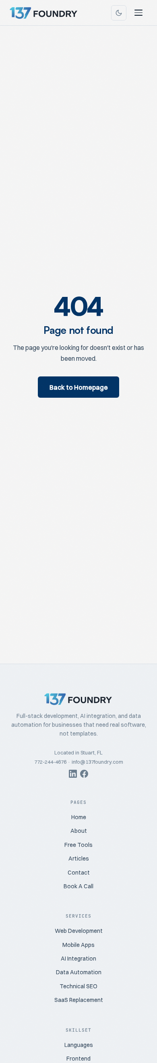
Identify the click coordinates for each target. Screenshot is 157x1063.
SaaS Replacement (78, 1000)
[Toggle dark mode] (118, 12)
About (78, 830)
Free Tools (78, 844)
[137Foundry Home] (44, 13)
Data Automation (78, 972)
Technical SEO (78, 986)
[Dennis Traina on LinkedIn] (73, 775)
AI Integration (78, 958)
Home (78, 817)
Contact (79, 872)
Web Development (79, 930)
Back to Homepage (79, 387)
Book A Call (78, 886)
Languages (78, 1045)
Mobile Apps (78, 945)
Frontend (78, 1058)
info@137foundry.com (97, 761)
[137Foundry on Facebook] (84, 775)
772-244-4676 (50, 761)
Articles (78, 858)
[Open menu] (138, 13)
